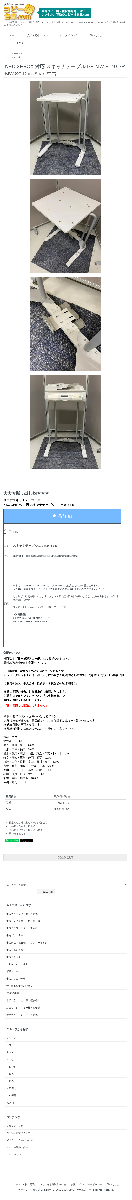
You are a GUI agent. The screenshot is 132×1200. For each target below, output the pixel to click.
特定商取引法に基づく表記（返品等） (29, 822)
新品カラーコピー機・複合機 (22, 1000)
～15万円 (11, 1081)
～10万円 (11, 1073)
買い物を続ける (17, 833)
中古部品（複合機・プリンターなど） (26, 942)
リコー (10, 1045)
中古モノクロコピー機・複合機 (23, 921)
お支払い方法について (18, 1133)
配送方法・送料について (19, 1140)
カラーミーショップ (29, 1189)
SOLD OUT (65, 857)
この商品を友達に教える (22, 826)
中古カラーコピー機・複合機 (22, 913)
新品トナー (12, 971)
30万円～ (11, 1102)
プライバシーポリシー (90, 1184)
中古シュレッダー (16, 949)
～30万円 (11, 1095)
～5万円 (10, 1066)
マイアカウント (14, 1154)
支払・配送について (38, 35)
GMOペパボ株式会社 (79, 1189)
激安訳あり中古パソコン (19, 986)
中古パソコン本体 (16, 978)
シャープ (11, 1037)
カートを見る (16, 43)
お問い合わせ (94, 35)
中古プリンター (14, 935)
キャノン (11, 1052)
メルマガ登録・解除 (17, 1147)
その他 (17, 57)
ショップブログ (68, 35)
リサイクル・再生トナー (19, 964)
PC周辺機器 (12, 993)
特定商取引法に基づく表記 (61, 1184)
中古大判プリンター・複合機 (22, 928)
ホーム (12, 35)
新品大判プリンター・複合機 (22, 1014)
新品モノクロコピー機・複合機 (23, 1007)
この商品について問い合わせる (26, 829)
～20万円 (11, 1088)
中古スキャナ (20, 53)
